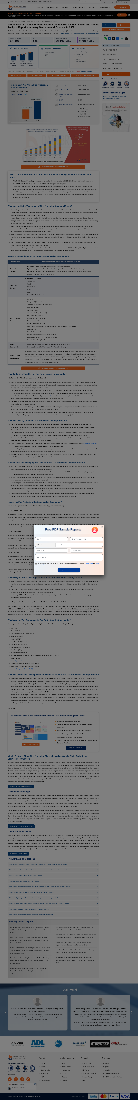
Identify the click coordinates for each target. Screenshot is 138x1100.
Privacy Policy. (89, 563)
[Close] (102, 527)
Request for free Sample (69, 570)
